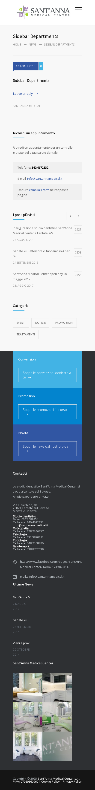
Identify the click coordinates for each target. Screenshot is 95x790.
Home (17, 44)
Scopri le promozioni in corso (45, 409)
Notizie (40, 323)
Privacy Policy (72, 781)
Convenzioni (27, 359)
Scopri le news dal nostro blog (45, 446)
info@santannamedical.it (44, 178)
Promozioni (64, 323)
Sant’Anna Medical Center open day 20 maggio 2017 (23, 597)
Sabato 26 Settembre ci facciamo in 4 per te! (23, 620)
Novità (23, 433)
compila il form (39, 190)
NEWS (32, 44)
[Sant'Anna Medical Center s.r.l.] (44, 12)
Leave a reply (23, 93)
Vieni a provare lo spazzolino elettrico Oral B (23, 643)
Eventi (21, 323)
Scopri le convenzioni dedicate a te (47, 375)
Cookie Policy (50, 781)
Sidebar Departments (31, 80)
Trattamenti (26, 334)
